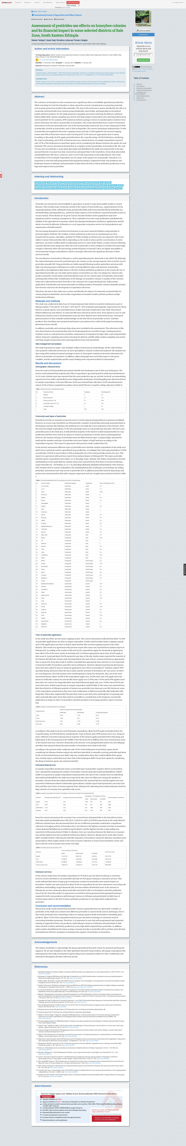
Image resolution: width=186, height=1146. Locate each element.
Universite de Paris (76, 185)
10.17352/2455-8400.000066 (49, 60)
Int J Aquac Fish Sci (178, 2)
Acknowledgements (142, 96)
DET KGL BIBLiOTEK (42, 188)
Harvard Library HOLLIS (72, 182)
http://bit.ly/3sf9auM (94, 991)
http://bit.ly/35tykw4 (94, 1063)
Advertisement (141, 100)
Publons (59, 182)
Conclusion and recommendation (140, 93)
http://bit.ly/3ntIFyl (60, 1006)
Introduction (140, 86)
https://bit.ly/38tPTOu (45, 1054)
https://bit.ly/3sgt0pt (76, 978)
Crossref (119, 188)
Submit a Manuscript (73, 2)
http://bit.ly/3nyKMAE (71, 1072)
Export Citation (40, 182)
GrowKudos (86, 182)
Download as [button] (143, 34)
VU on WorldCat (97, 188)
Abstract (139, 84)
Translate (67, 7)
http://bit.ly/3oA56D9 (55, 1076)
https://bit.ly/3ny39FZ (68, 1045)
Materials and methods (143, 88)
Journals (36, 2)
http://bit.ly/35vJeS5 (65, 998)
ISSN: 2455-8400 (40, 11)
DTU (88, 188)
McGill (120, 185)
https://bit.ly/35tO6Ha (56, 1067)
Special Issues (60, 2)
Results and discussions (144, 90)
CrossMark (51, 182)
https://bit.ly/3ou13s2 (80, 1002)
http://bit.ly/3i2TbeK (71, 1036)
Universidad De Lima (70, 188)
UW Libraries (88, 185)
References (140, 98)
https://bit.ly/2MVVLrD (45, 1049)
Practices (18, 2)
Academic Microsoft (42, 185)
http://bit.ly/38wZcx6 (69, 982)
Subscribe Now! (143, 60)
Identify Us (27, 2)
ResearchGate (109, 188)
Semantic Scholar (62, 185)
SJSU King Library (101, 185)
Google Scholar (105, 182)
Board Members (47, 2)
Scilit (52, 185)
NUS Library (112, 185)
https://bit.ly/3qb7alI (44, 1018)
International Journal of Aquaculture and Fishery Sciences (58, 15)
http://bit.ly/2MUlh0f (103, 1058)
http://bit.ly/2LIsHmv (44, 973)
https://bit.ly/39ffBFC (92, 1040)
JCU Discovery (56, 188)
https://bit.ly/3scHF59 (71, 1027)
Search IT (95, 182)
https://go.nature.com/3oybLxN (83, 987)
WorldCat (82, 188)
